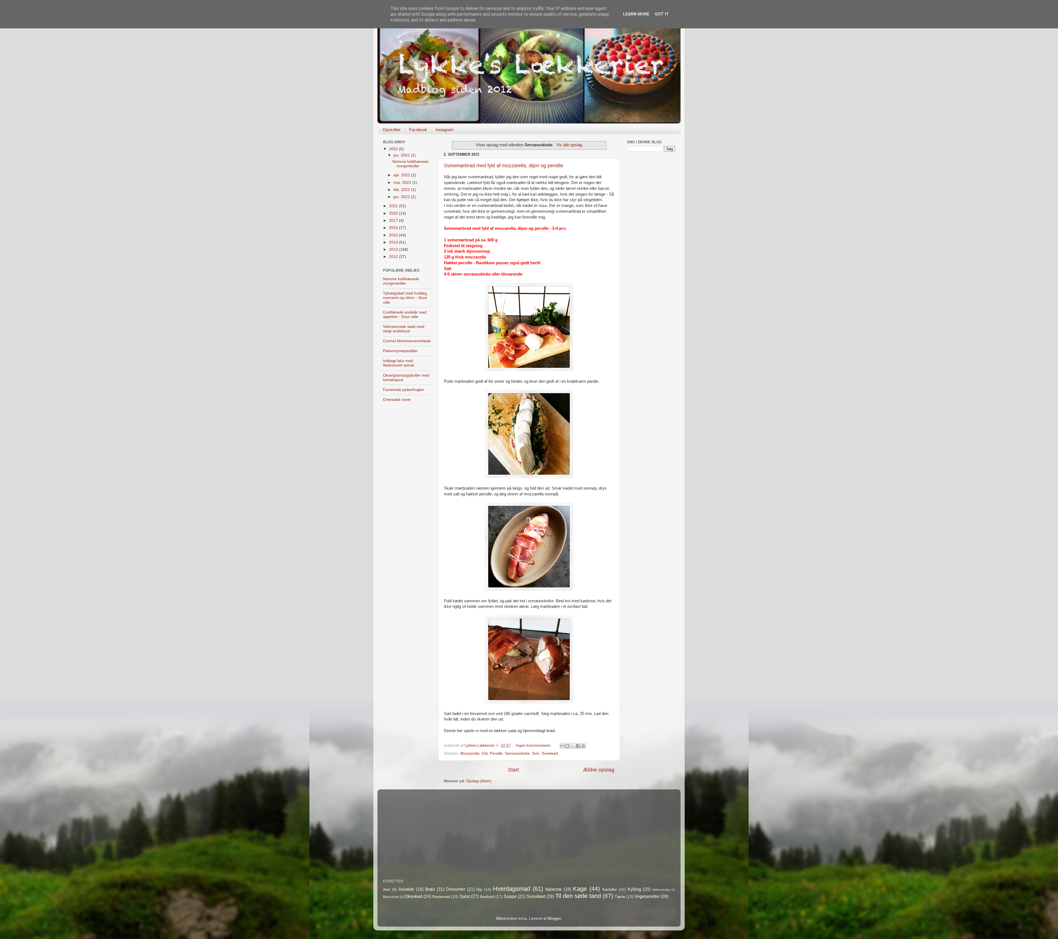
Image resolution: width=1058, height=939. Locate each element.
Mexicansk (391, 897)
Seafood (487, 897)
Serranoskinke (517, 753)
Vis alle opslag (569, 145)
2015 (394, 235)
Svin (535, 753)
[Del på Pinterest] (583, 746)
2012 (394, 257)
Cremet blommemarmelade (407, 341)
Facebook (418, 129)
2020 (394, 213)
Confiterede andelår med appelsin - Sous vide (405, 314)
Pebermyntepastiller (400, 351)
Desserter (455, 889)
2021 (394, 206)
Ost (485, 753)
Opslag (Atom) (479, 781)
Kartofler (609, 889)
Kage (580, 888)
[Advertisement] (651, 242)
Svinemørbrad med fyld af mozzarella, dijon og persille (503, 165)
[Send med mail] (562, 746)
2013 (394, 249)
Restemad (441, 897)
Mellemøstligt (661, 889)
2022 (394, 149)
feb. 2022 (402, 190)
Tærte (620, 897)
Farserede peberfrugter (403, 390)
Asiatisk (406, 889)
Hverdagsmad (511, 888)
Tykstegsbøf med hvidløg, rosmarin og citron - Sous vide (405, 297)
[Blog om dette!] (567, 746)
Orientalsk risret (397, 400)
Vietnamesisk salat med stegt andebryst (403, 329)
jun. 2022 (402, 155)
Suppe (510, 896)
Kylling (634, 889)
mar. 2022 (402, 182)
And (386, 889)
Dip (479, 889)
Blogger (554, 918)
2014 (394, 242)
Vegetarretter (647, 896)
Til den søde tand (578, 895)
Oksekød (413, 896)
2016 (394, 228)
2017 (394, 220)
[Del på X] (573, 746)
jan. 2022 (402, 197)
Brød (430, 889)
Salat (465, 896)
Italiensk (553, 889)
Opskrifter (392, 129)
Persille (496, 753)
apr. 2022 (402, 175)
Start (513, 770)
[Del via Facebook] (578, 746)
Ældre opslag (598, 770)
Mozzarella (469, 753)
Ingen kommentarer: (534, 745)
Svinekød (550, 753)
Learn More (636, 14)
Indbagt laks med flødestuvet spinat (398, 363)
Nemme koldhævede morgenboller (410, 164)
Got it (662, 14)
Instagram (445, 129)
